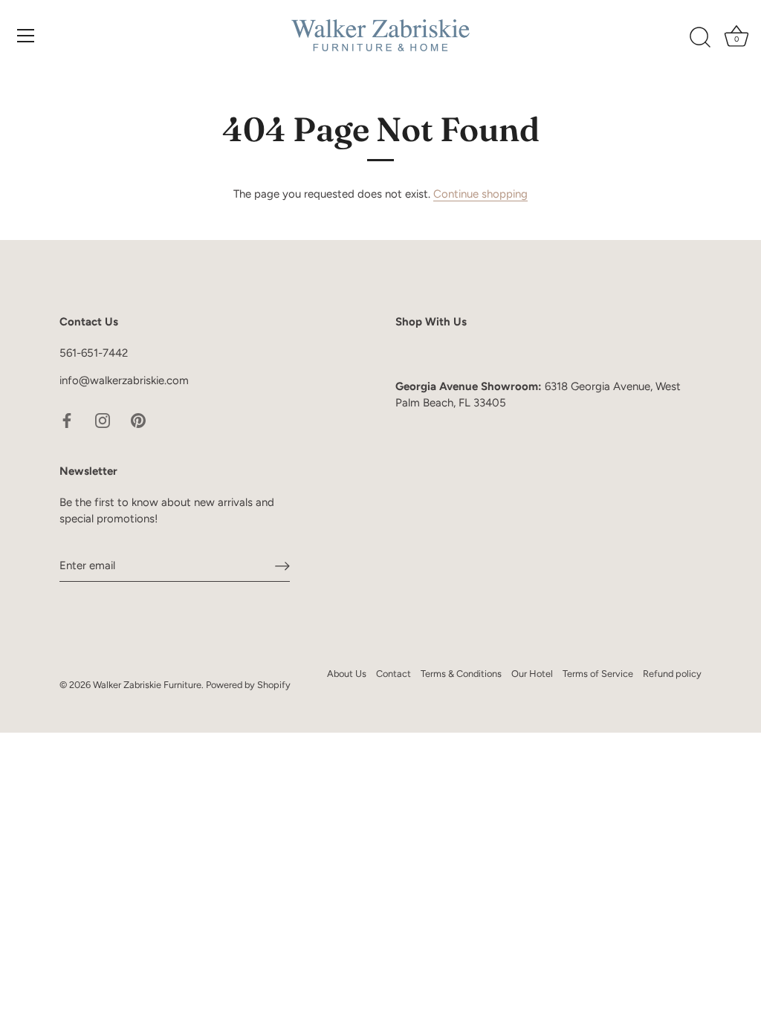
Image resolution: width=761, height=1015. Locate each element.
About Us (346, 673)
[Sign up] (282, 565)
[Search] (700, 38)
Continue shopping (480, 194)
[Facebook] (66, 420)
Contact (393, 673)
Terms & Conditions (461, 673)
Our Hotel (532, 673)
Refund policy (672, 673)
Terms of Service (598, 673)
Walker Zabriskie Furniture (147, 684)
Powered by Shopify (248, 684)
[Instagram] (102, 420)
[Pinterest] (138, 420)
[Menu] (26, 35)
